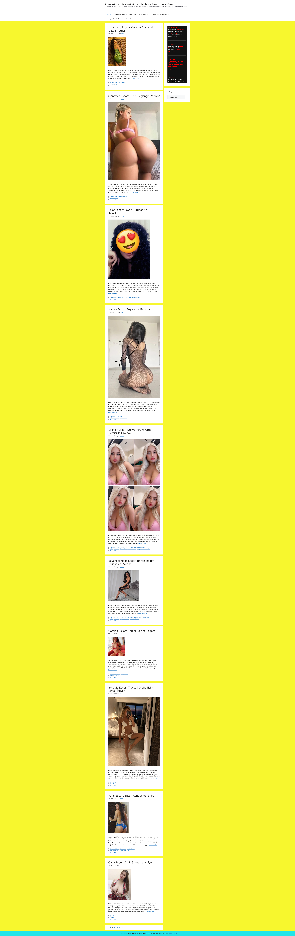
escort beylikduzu (134, 619)
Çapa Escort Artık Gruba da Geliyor (130, 862)
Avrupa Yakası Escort (115, 297)
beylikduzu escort (124, 619)
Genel (130, 297)
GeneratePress (173, 933)
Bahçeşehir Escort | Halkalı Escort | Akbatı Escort (120, 19)
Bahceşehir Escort (115, 416)
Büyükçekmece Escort (136, 617)
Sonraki (120, 927)
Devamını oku (136, 78)
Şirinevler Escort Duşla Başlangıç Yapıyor (134, 96)
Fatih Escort (123, 849)
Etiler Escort (125, 297)
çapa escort (113, 917)
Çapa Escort (113, 915)
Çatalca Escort (124, 674)
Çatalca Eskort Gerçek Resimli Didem (131, 630)
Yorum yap (113, 85)
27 (115, 927)
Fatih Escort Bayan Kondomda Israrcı (131, 795)
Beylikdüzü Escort (124, 617)
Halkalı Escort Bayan (144, 14)
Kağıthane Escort (122, 82)
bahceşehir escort (114, 418)
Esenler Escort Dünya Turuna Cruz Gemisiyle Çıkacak (129, 431)
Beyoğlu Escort (114, 782)
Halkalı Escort (123, 418)
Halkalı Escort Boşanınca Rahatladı (130, 309)
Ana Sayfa (109, 14)
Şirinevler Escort (122, 196)
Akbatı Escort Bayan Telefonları (161, 14)
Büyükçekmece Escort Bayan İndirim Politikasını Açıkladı (131, 562)
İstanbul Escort (114, 82)
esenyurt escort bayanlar (143, 549)
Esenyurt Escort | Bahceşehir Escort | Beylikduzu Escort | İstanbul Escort (139, 4)
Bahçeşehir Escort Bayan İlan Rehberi (125, 14)
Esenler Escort (124, 547)
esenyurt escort (132, 549)
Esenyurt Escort (132, 547)
